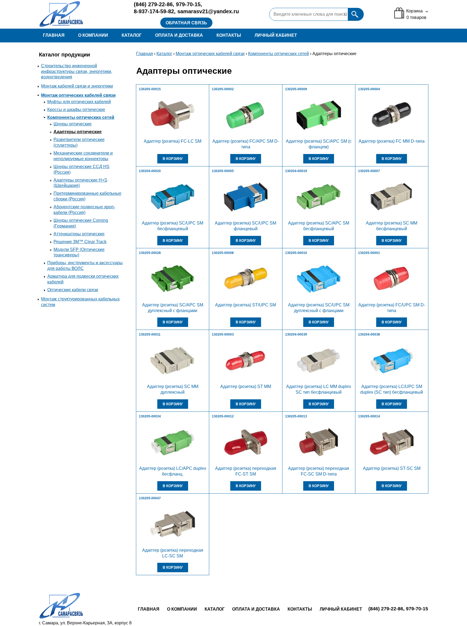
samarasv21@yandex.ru (208, 11)
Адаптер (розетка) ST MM (245, 386)
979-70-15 (188, 4)
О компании (93, 35)
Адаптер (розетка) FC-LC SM (172, 141)
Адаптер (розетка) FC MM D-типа (392, 141)
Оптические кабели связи (72, 289)
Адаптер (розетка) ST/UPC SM (245, 305)
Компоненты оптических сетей (80, 117)
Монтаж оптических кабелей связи (78, 95)
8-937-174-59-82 (154, 11)
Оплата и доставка (179, 35)
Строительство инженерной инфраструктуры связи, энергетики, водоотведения (76, 71)
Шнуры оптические (73, 124)
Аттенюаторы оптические (79, 234)
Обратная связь (186, 23)
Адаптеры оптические (78, 131)
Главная (54, 35)
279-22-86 (153, 4)
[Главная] (82, 14)
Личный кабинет (276, 35)
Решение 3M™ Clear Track (80, 241)
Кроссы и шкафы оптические (76, 109)
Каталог (132, 35)
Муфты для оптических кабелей (79, 101)
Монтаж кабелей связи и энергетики (77, 86)
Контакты (228, 35)
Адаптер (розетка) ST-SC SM (392, 468)
